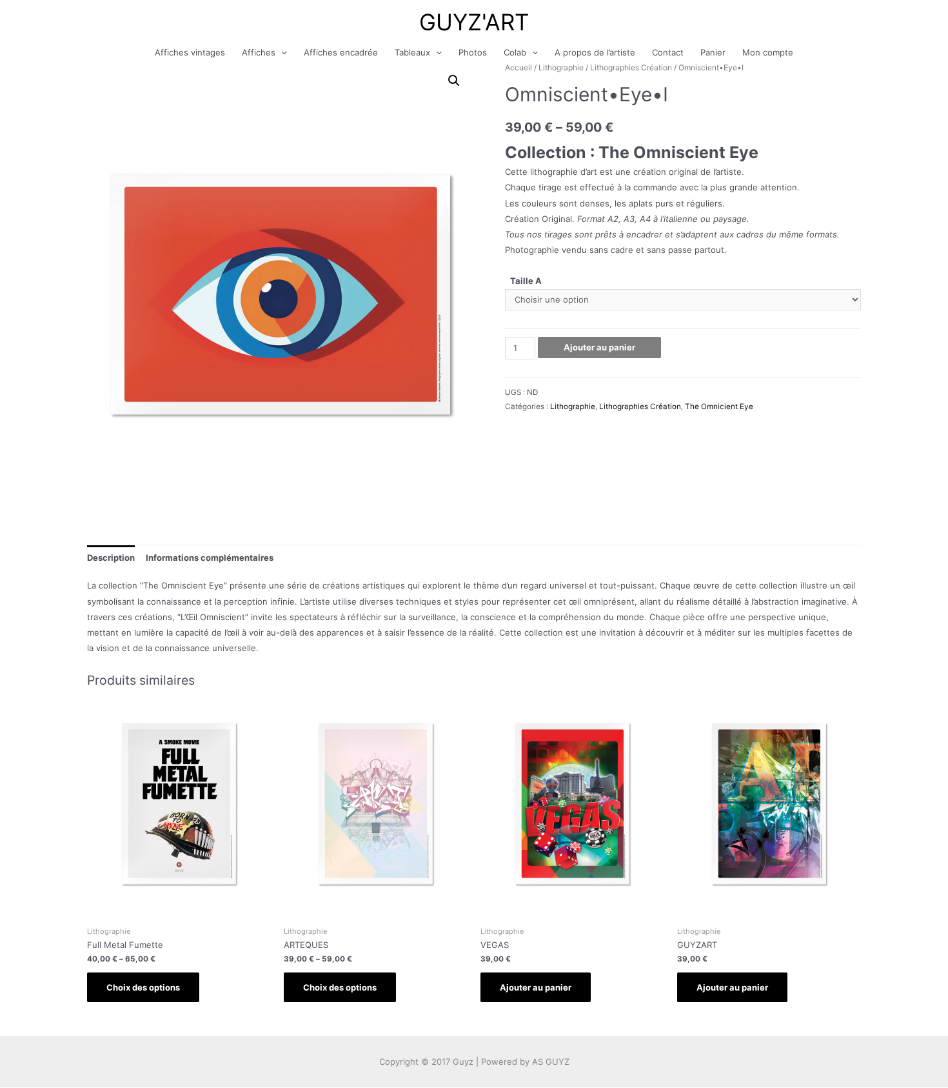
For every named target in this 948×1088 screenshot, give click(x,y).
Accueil (518, 67)
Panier (713, 52)
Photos (473, 52)
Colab (515, 52)
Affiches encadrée (341, 52)
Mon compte (767, 52)
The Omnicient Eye (719, 406)
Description (111, 557)
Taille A (526, 281)
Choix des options (143, 987)
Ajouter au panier (599, 347)
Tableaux (412, 52)
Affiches (258, 52)
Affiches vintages (190, 52)
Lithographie (561, 67)
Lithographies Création (631, 67)
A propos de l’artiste (595, 52)
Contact (668, 52)
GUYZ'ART (474, 21)
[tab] (111, 557)
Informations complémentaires (209, 557)
